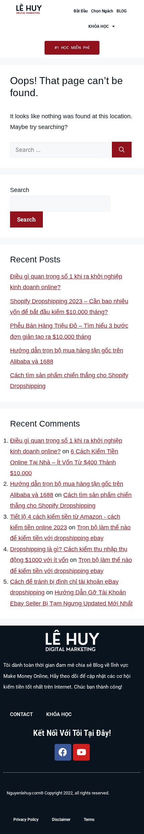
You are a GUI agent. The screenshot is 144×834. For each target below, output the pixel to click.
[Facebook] (63, 752)
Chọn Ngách (102, 11)
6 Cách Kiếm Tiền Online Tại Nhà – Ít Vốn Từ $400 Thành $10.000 (64, 462)
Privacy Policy (26, 819)
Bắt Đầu (81, 11)
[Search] (122, 150)
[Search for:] (61, 149)
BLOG (122, 11)
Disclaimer (61, 819)
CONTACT (21, 714)
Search (19, 190)
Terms (89, 819)
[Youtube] (81, 752)
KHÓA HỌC (98, 26)
